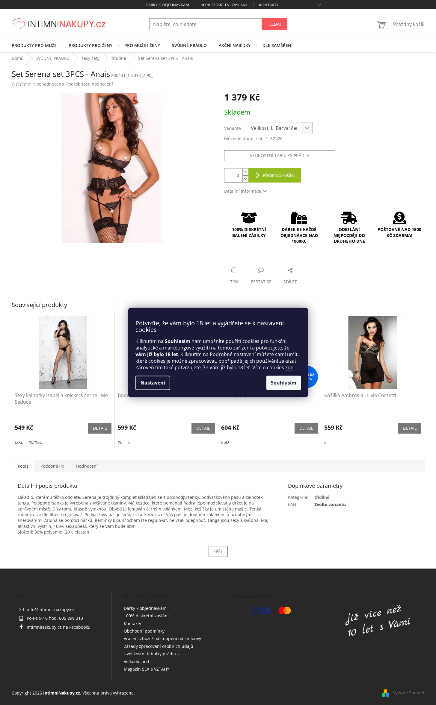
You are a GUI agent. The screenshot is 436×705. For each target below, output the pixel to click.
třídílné (321, 497)
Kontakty (268, 4)
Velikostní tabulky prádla (279, 155)
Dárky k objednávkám (167, 4)
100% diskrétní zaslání (224, 4)
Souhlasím (283, 383)
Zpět (218, 551)
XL (120, 442)
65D (225, 442)
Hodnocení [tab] (87, 466)
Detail (100, 428)
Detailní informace (242, 191)
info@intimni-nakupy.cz (50, 609)
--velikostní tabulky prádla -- (152, 654)
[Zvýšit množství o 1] (245, 171)
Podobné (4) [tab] (52, 466)
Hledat (274, 24)
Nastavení (153, 383)
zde (289, 367)
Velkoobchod (136, 661)
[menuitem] (34, 45)
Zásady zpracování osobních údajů (158, 646)
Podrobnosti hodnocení (89, 84)
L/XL (19, 442)
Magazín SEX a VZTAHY (146, 669)
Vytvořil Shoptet (409, 692)
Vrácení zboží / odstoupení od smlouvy (162, 638)
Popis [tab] (23, 466)
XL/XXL (35, 442)
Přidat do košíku (279, 175)
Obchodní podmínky (144, 631)
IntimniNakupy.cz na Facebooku (58, 627)
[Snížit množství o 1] (245, 178)
